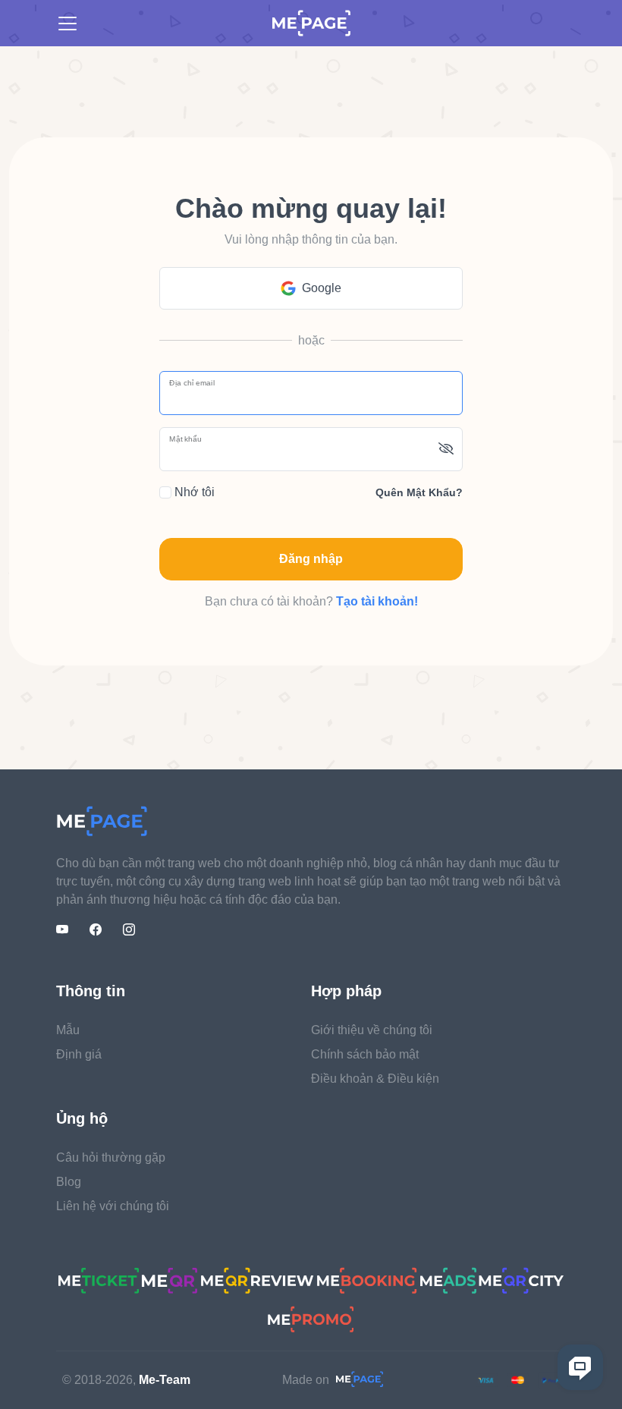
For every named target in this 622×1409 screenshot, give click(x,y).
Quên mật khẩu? (419, 492)
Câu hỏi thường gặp (110, 1157)
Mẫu (68, 1030)
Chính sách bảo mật (365, 1054)
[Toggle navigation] (67, 23)
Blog (68, 1181)
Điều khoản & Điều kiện (375, 1078)
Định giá (79, 1054)
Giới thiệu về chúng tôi (371, 1030)
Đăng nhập (311, 558)
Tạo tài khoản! (377, 601)
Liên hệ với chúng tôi (112, 1206)
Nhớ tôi (193, 492)
